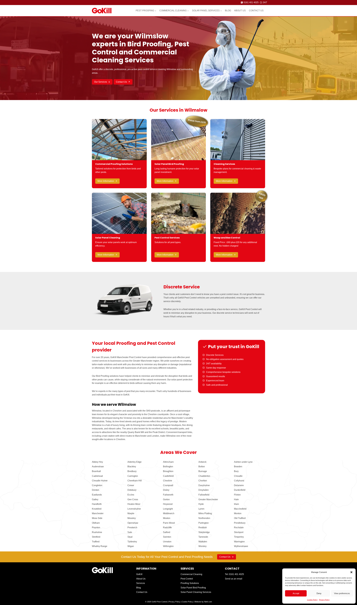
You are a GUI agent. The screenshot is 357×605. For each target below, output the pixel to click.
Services (140, 583)
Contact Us (256, 10)
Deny (319, 593)
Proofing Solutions (190, 583)
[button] (351, 572)
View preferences (342, 593)
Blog (228, 10)
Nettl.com (208, 602)
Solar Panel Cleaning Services (196, 592)
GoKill (139, 574)
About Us (240, 10)
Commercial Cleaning (191, 574)
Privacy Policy (324, 600)
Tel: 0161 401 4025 (234, 574)
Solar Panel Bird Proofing (193, 587)
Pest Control (187, 579)
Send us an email (233, 579)
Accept (296, 593)
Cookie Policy (312, 600)
